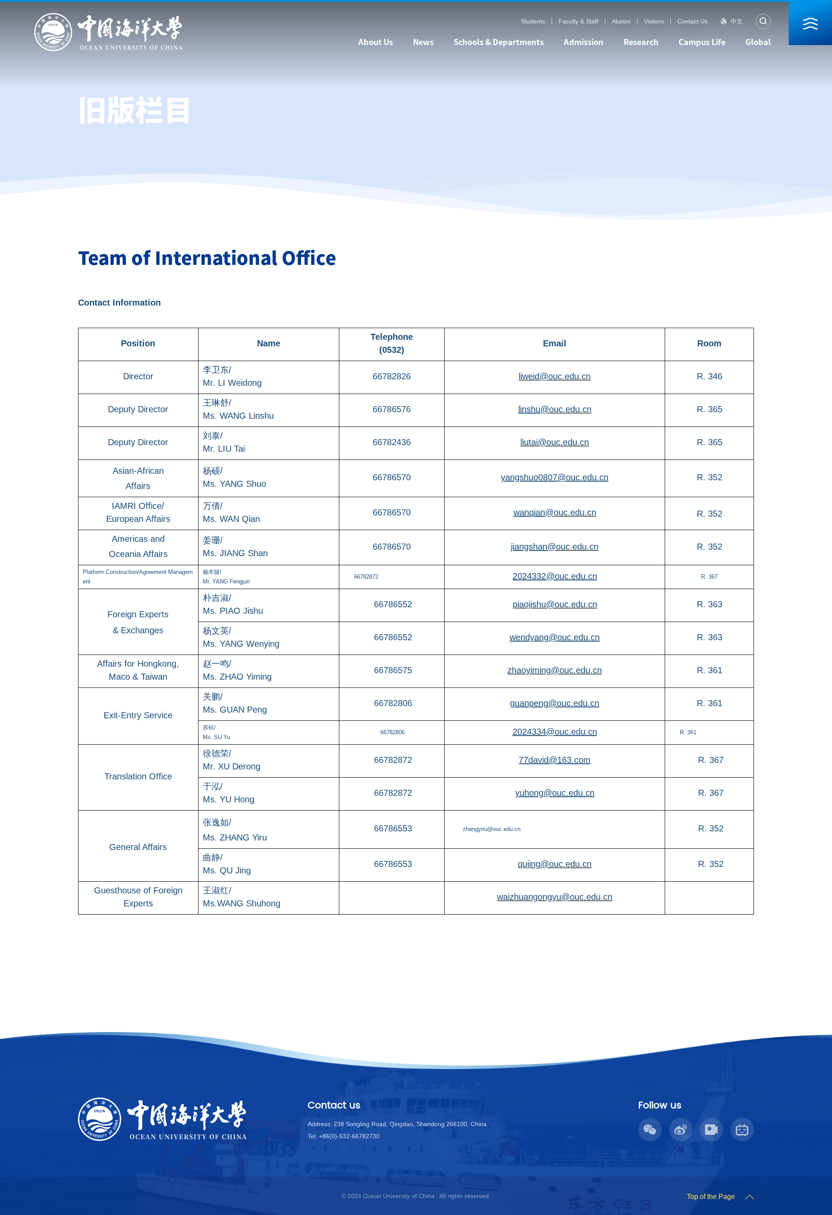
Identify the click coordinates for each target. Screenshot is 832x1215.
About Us (375, 42)
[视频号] (713, 1156)
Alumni (621, 21)
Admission (584, 42)
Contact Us (692, 21)
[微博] (682, 1156)
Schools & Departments (499, 42)
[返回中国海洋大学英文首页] (108, 16)
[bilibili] (744, 1156)
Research (641, 42)
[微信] (652, 1156)
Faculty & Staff (578, 21)
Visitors (654, 21)
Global (758, 42)
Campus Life (702, 42)
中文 (737, 21)
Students (533, 21)
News (423, 42)
